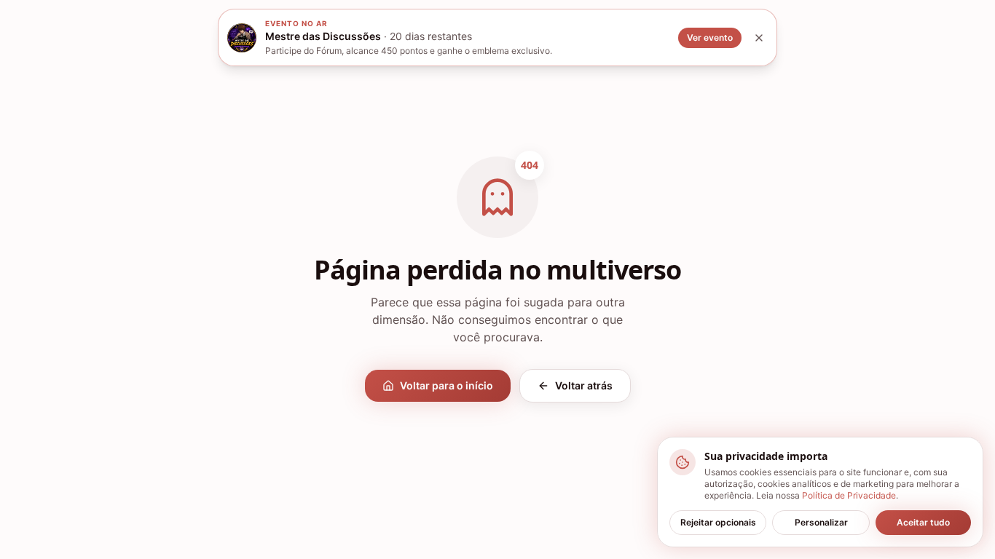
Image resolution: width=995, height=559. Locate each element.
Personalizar (821, 522)
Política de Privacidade (849, 495)
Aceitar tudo (923, 522)
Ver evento (710, 37)
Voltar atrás (584, 385)
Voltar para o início (446, 385)
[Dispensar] (759, 38)
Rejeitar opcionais (718, 522)
